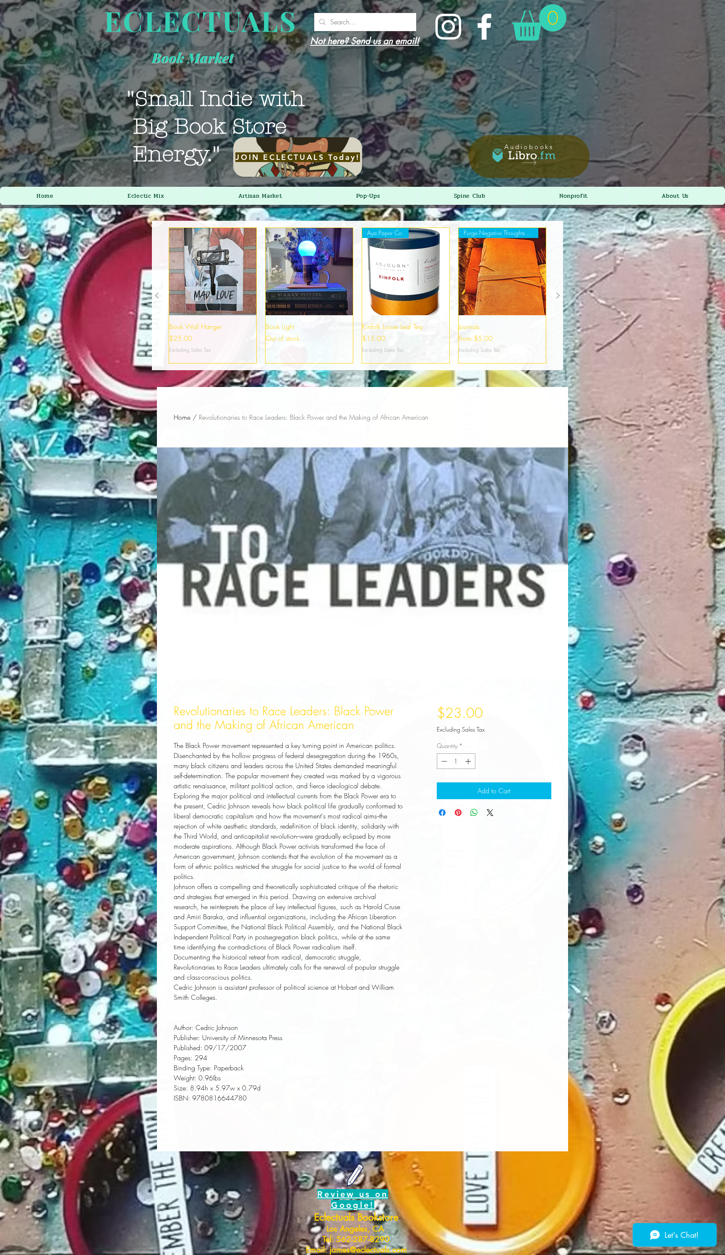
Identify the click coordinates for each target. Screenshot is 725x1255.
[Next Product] (558, 295)
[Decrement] (443, 761)
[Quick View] (212, 271)
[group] (357, 295)
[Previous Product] (157, 295)
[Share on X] (490, 813)
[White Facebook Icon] (484, 26)
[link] (539, 22)
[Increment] (469, 761)
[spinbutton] (456, 761)
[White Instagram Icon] (448, 26)
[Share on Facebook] (442, 813)
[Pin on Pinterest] (458, 813)
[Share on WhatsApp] (474, 813)
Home (182, 417)
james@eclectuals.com (368, 1250)
